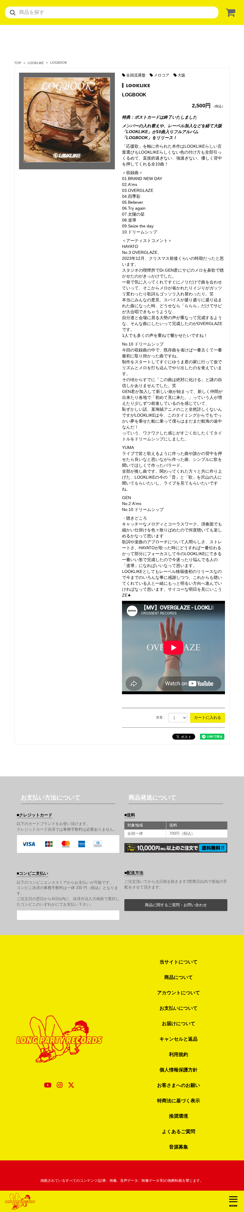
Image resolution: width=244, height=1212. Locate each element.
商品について (178, 977)
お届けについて (178, 1023)
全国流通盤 (136, 75)
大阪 (181, 75)
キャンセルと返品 (178, 1039)
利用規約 (178, 1054)
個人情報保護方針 (178, 1070)
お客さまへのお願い (178, 1085)
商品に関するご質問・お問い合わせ (176, 905)
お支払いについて (178, 1008)
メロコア (161, 75)
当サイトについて (178, 962)
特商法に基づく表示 (178, 1100)
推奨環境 (178, 1116)
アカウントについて (178, 993)
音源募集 (178, 1147)
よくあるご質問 (178, 1131)
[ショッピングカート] (229, 12)
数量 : (160, 717)
